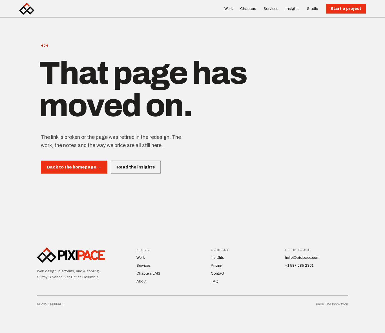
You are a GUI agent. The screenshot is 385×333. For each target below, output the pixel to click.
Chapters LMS (148, 273)
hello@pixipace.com (302, 258)
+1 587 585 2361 (299, 266)
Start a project (345, 8)
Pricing (217, 266)
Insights (293, 8)
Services (271, 8)
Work (228, 8)
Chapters (248, 8)
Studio (312, 8)
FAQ (214, 281)
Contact (217, 273)
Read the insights (136, 167)
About (141, 281)
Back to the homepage (74, 167)
